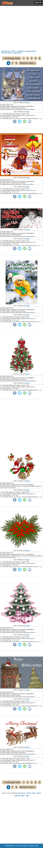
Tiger (27, 795)
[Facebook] (14, 123)
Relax (34, 793)
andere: (28, 102)
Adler (22, 795)
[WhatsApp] (24, 123)
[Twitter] (19, 123)
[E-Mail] (29, 123)
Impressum (19, 845)
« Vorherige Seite (11, 58)
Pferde (29, 793)
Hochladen (31, 845)
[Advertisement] (21, 27)
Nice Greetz (22, 793)
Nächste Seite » (27, 63)
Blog (36, 845)
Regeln (25, 845)
